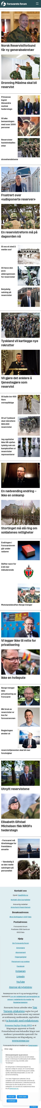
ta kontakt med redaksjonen (22, 1020)
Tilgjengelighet (20, 957)
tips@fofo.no (23, 895)
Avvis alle (11, 1096)
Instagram (21, 971)
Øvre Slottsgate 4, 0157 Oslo (20, 917)
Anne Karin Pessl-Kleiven (20, 907)
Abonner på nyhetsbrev (20, 987)
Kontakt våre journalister (20, 900)
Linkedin (21, 977)
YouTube (20, 982)
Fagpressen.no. (14, 1088)
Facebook (20, 966)
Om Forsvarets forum (20, 943)
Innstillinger (34, 1106)
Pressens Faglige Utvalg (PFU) (18, 1025)
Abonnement (21, 952)
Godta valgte (22, 1096)
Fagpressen (33, 1045)
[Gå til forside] (16, 4)
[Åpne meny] (37, 4)
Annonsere (20, 948)
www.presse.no (20, 1040)
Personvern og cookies (21, 962)
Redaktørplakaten (20, 1002)
